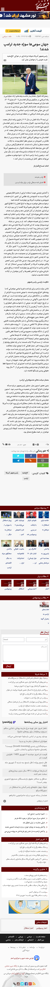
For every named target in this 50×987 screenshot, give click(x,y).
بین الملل (40, 939)
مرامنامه (32, 947)
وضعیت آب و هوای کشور (37, 892)
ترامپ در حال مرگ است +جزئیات (35, 697)
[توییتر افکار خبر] (22, 984)
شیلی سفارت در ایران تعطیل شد (34, 822)
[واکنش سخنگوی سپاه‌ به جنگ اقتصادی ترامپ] (6, 543)
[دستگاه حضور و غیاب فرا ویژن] (29, 913)
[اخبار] (44, 583)
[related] (5, 60)
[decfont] (34, 444)
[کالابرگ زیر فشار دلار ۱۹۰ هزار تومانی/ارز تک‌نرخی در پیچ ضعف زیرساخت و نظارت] (31, 543)
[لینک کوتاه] (3, 444)
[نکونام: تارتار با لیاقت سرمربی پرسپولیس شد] (31, 514)
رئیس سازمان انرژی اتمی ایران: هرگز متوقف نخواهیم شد (27, 709)
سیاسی (4, 36)
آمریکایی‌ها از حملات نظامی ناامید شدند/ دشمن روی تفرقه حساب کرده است (25, 887)
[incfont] (38, 444)
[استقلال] (19, 583)
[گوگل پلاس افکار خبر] (30, 984)
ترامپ (26, 478)
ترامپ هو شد (39, 177)
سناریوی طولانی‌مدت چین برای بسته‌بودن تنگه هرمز (28, 855)
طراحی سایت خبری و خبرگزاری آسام (22, 958)
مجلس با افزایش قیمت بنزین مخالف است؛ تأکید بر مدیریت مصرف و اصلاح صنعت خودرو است (27, 880)
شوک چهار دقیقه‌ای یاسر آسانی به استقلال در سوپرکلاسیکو (27, 678)
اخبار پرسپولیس (41, 928)
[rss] (34, 984)
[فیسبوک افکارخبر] (26, 984)
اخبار (47, 588)
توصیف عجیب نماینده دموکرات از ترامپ (32, 705)
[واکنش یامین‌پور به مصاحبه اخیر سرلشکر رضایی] (44, 543)
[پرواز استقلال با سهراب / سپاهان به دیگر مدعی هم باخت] (6, 514)
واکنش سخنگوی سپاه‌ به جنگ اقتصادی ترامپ (6, 558)
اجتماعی (30, 939)
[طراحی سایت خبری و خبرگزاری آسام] (36, 958)
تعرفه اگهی (26, 950)
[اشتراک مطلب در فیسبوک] (30, 456)
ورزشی (20, 936)
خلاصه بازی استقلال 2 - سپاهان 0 (45, 525)
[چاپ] (9, 444)
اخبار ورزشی (32, 588)
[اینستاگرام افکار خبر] (18, 984)
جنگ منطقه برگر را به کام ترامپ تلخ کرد (33, 693)
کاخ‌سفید (25, 472)
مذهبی (8, 939)
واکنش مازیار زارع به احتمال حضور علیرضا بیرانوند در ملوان (26, 690)
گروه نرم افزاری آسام (18, 973)
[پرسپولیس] (6, 583)
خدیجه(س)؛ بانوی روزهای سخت (35, 875)
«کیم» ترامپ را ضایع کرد (36, 814)
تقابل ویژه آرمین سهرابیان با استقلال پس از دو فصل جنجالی (26, 701)
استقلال (21, 588)
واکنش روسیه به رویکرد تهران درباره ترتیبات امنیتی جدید (25, 827)
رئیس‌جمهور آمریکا (12, 472)
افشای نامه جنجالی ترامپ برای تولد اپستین (29, 182)
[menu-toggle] (2, 9)
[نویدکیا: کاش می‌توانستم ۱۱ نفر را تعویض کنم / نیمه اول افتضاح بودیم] (19, 514)
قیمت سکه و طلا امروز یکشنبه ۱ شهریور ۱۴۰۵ (31, 895)
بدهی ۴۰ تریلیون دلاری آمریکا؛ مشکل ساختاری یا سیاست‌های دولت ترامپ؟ (26, 861)
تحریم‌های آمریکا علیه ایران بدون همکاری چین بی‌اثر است (27, 682)
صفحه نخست (40, 936)
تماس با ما (22, 947)
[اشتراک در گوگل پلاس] (43, 456)
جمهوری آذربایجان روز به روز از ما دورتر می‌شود (30, 686)
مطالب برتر (41, 576)
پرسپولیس (8, 588)
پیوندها (12, 947)
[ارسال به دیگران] (6, 444)
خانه (10, 36)
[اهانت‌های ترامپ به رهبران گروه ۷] (44, 604)
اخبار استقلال (28, 928)
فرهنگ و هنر (19, 939)
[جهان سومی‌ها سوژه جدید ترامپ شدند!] (18, 461)
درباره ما (41, 947)
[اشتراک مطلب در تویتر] (18, 456)
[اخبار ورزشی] (31, 583)
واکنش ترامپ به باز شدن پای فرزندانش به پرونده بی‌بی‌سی (24, 831)
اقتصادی (11, 936)
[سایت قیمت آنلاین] (25, 31)
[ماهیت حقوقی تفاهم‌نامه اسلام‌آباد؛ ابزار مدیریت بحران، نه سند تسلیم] (19, 543)
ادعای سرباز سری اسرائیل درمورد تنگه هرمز (29, 818)
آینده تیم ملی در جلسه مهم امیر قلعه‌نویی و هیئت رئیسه (27, 713)
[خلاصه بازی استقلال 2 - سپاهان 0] (44, 514)
